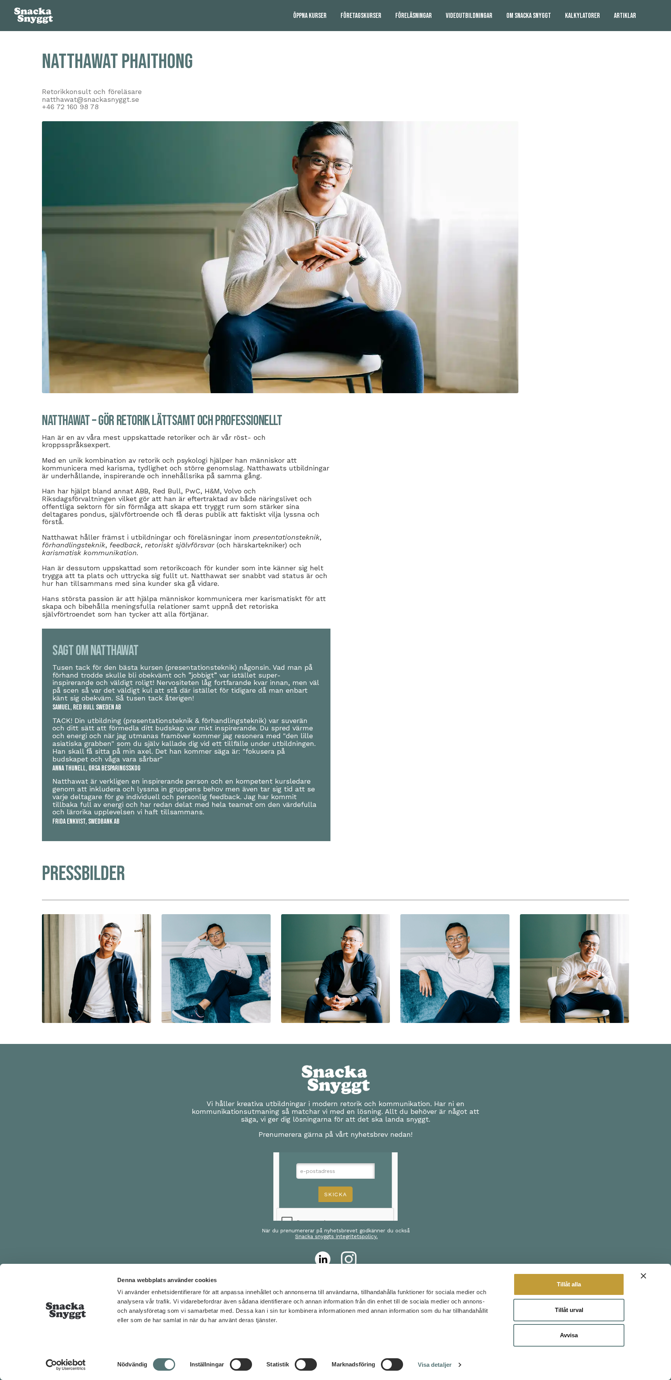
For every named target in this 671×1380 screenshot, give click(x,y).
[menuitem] (310, 15)
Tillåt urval (569, 1310)
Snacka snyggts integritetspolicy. (336, 1236)
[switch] (241, 1364)
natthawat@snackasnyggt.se (90, 99)
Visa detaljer (435, 1364)
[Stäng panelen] (643, 1276)
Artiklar (625, 16)
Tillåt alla (569, 1284)
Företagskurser (361, 16)
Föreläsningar (413, 16)
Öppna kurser (310, 16)
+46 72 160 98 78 (70, 107)
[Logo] (33, 15)
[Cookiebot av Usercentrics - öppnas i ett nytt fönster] (66, 1365)
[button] (96, 968)
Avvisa (569, 1335)
